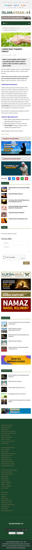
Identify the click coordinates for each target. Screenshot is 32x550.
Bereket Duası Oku (6, 459)
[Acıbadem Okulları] (16, 411)
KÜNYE (4, 2)
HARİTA (15, 2)
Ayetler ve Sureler (6, 437)
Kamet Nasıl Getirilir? (7, 474)
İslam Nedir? (4, 429)
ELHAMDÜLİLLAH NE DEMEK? (11, 138)
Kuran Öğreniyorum (6, 510)
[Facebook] (8, 7)
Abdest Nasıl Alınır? (7, 455)
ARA (23, 2)
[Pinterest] (20, 7)
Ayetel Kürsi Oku (6, 457)
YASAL (19, 2)
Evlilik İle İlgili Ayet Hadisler (9, 470)
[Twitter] (10, 7)
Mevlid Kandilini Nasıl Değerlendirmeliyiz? (15, 329)
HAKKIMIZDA (10, 2)
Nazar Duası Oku (6, 502)
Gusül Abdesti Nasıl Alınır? (9, 433)
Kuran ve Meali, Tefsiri (7, 441)
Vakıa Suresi (4, 498)
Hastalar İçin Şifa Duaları (8, 431)
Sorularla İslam (12, 28)
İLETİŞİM (27, 2)
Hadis (18, 28)
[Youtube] (15, 7)
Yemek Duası (5, 480)
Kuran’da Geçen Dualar (7, 463)
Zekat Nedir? (5, 478)
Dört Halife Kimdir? (7, 472)
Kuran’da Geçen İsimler (7, 447)
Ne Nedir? (4, 494)
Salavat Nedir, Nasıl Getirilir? (17, 387)
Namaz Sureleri (5, 435)
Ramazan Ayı (5, 476)
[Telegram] (22, 7)
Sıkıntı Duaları (5, 449)
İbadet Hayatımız (6, 482)
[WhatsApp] (17, 7)
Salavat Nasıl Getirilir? (7, 461)
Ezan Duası (4, 508)
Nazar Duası (4, 451)
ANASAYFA (5, 28)
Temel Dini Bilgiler (6, 486)
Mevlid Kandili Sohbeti (15, 341)
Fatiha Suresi (5, 506)
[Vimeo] (22, 530)
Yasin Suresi (4, 492)
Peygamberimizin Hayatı (8, 453)
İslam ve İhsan (5, 134)
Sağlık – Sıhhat (5, 484)
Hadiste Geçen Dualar (7, 465)
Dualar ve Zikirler (6, 427)
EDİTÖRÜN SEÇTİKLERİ (6, 370)
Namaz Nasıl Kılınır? (7, 425)
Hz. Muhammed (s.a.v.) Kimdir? (17, 394)
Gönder (26, 263)
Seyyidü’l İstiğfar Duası (8, 504)
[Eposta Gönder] (26, 178)
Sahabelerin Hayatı (6, 500)
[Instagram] (13, 7)
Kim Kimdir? (4, 488)
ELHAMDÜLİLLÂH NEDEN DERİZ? (12, 159)
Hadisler (3, 496)
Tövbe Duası (4, 443)
